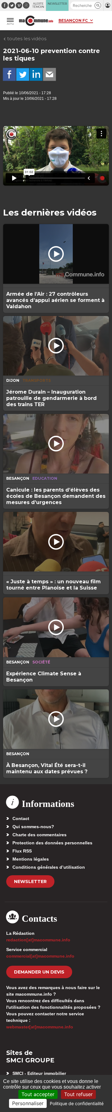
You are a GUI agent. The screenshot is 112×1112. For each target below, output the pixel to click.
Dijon (12, 380)
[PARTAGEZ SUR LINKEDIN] (36, 74)
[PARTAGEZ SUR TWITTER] (22, 74)
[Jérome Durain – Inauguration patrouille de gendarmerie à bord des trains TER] (56, 346)
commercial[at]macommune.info (40, 956)
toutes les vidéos (26, 38)
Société (41, 662)
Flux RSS (22, 850)
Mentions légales (30, 859)
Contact (20, 818)
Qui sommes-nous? (33, 826)
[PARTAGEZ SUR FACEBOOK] (9, 74)
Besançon (17, 478)
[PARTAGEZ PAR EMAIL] (49, 74)
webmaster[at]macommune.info (39, 1026)
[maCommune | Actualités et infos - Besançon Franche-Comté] (36, 20)
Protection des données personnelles (52, 842)
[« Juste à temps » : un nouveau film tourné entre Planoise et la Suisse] (56, 541)
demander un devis (39, 972)
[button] (98, 5)
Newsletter (30, 881)
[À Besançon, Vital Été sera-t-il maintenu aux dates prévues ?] (56, 719)
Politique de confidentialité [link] (77, 1103)
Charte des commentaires (39, 834)
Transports (36, 380)
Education (44, 478)
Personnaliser (28, 1103)
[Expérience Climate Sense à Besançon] (56, 627)
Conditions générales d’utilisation (48, 867)
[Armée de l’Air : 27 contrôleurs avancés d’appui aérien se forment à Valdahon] (56, 254)
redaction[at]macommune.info (38, 939)
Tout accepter (37, 1094)
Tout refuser (78, 1094)
